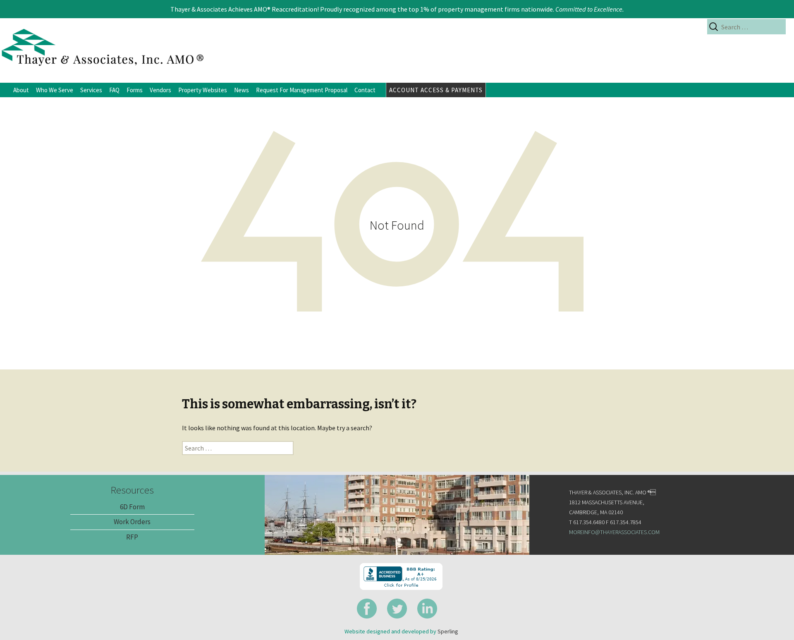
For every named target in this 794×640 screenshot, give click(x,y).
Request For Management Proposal (301, 90)
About (21, 90)
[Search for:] (746, 27)
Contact (364, 90)
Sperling (448, 631)
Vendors (160, 90)
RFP (132, 537)
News (241, 90)
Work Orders (132, 521)
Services (91, 90)
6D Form (132, 506)
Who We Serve (54, 90)
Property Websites (202, 90)
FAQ (114, 90)
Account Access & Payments (436, 90)
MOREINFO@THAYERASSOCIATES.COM (614, 532)
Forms (135, 90)
